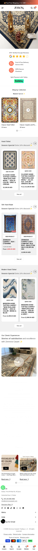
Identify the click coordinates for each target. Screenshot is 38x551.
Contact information (28, 534)
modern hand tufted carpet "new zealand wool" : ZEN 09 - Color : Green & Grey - (28, 309)
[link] (19, 56)
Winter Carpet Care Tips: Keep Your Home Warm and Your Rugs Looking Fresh (28, 475)
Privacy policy (8, 534)
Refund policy (17, 534)
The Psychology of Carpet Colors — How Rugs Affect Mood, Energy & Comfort (8, 475)
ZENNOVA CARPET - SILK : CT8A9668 (9, 241)
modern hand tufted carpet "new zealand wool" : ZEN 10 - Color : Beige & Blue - (9, 308)
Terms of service (14, 537)
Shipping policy (24, 537)
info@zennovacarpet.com (9, 501)
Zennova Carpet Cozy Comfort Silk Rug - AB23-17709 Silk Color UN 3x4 (28, 244)
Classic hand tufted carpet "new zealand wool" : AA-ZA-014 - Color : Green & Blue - (28, 178)
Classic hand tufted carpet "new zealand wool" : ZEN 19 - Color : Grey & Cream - (9, 179)
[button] (3, 487)
